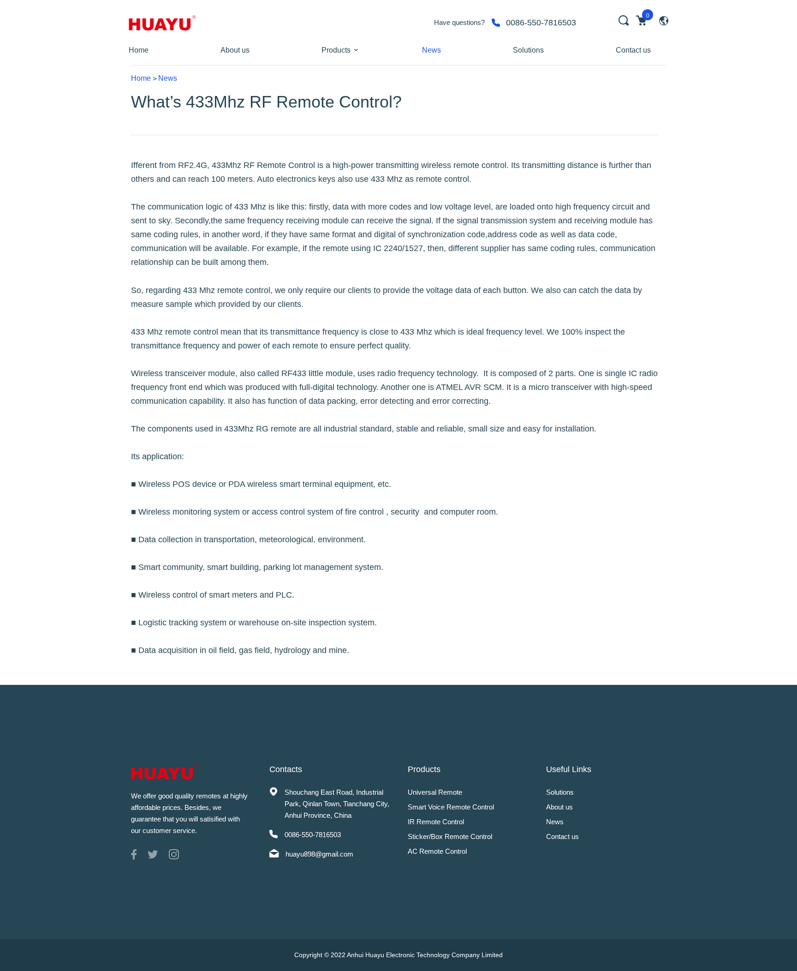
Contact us (633, 50)
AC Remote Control (437, 851)
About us (235, 50)
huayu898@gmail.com (319, 854)
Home (139, 50)
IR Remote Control (436, 822)
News (431, 50)
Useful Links (568, 769)
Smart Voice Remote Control (451, 807)
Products (336, 50)
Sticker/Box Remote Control (450, 836)
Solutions (528, 50)
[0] (641, 20)
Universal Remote (435, 792)
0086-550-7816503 (541, 22)
